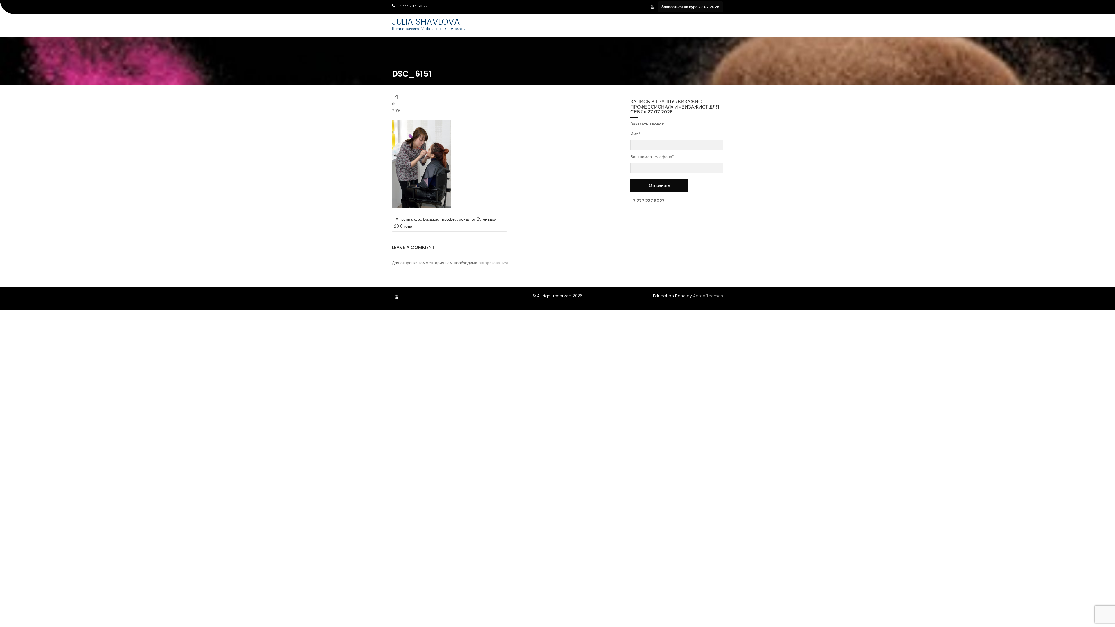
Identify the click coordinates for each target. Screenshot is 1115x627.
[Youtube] (652, 7)
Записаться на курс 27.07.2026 (690, 7)
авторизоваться (493, 263)
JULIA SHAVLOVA (426, 21)
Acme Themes (708, 296)
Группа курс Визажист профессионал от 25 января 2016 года (445, 222)
